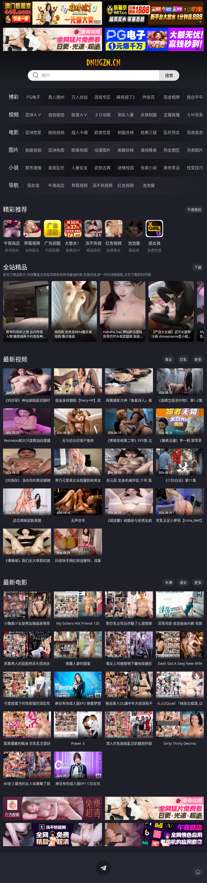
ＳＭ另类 (195, 115)
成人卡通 (79, 132)
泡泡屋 (149, 185)
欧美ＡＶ (79, 115)
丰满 (168, 582)
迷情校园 (126, 168)
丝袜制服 (149, 115)
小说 (14, 167)
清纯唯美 (149, 150)
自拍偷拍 (56, 115)
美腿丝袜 (126, 150)
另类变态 (195, 132)
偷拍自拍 (56, 132)
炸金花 (149, 97)
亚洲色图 (56, 150)
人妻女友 (79, 168)
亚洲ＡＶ (33, 115)
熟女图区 (172, 150)
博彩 (14, 97)
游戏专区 (102, 97)
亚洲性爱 (33, 132)
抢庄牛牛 (195, 97)
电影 (14, 132)
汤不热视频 (102, 185)
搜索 (169, 75)
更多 (197, 359)
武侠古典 (102, 168)
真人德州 (56, 97)
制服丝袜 (126, 132)
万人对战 (79, 97)
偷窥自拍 (33, 150)
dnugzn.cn (103, 63)
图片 (14, 150)
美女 (168, 359)
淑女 (183, 582)
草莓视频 (79, 185)
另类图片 (195, 150)
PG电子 (33, 97)
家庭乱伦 (56, 168)
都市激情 (33, 168)
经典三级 (149, 132)
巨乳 (183, 359)
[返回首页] (198, 872)
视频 (14, 114)
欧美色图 (79, 150)
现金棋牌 (172, 97)
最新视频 (15, 359)
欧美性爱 (102, 132)
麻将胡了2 (125, 97)
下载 (197, 267)
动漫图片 (102, 150)
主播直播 (172, 115)
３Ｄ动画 (102, 115)
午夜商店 (56, 185)
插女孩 (33, 185)
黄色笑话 (172, 168)
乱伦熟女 (172, 132)
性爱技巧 (195, 168)
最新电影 (15, 582)
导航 (14, 185)
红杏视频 (126, 185)
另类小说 (149, 168)
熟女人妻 (126, 115)
